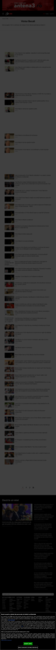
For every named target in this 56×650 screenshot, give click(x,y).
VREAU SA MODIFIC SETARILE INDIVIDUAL (28, 647)
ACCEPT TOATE (28, 643)
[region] (28, 631)
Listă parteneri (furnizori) (6, 640)
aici (22, 626)
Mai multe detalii (11, 619)
